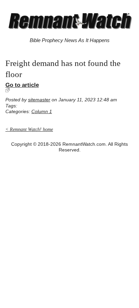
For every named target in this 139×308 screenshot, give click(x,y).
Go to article (22, 85)
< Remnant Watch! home (29, 129)
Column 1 (41, 111)
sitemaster (39, 99)
